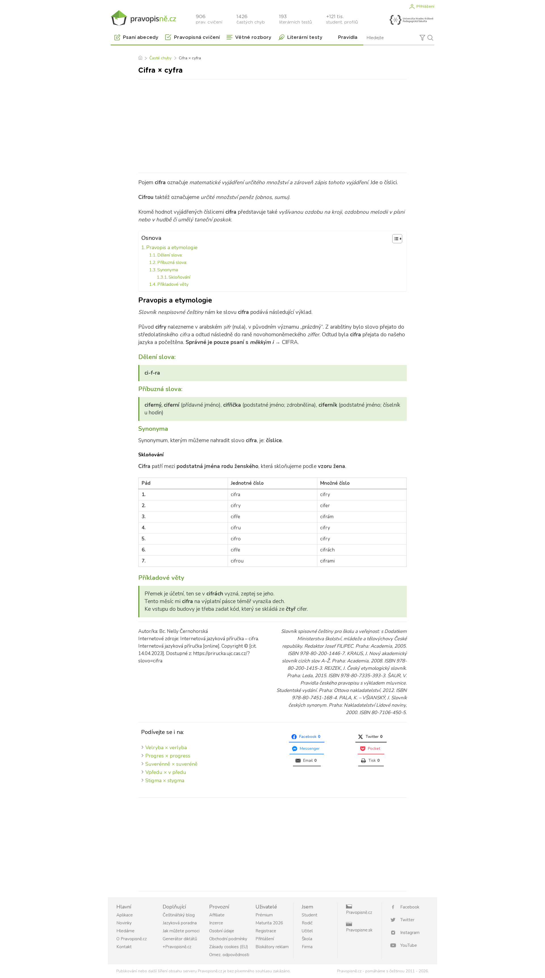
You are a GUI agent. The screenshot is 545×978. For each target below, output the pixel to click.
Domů (140, 58)
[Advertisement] (272, 125)
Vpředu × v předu (165, 772)
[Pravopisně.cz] (143, 17)
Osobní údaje (221, 931)
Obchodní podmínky (228, 939)
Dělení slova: (170, 255)
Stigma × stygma (164, 780)
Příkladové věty (172, 284)
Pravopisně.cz (359, 912)
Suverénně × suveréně (171, 764)
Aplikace (124, 915)
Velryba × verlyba (166, 747)
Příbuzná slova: (172, 262)
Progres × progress (167, 755)
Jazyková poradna (180, 923)
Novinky (124, 923)
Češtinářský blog (179, 915)
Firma (307, 947)
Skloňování (179, 277)
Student (309, 915)
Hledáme (125, 931)
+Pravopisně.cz (177, 947)
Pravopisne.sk (359, 930)
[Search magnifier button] (430, 38)
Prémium (264, 915)
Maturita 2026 (269, 923)
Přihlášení (425, 7)
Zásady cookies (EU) (228, 947)
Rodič (307, 923)
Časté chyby (160, 58)
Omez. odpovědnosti (229, 955)
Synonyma (167, 270)
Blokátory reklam (272, 947)
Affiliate (217, 915)
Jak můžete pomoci (181, 931)
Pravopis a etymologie (172, 247)
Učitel (307, 931)
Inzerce (216, 923)
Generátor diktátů (180, 939)
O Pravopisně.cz (131, 939)
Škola (307, 939)
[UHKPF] (411, 20)
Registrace (265, 931)
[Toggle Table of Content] (394, 239)
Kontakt (124, 947)
